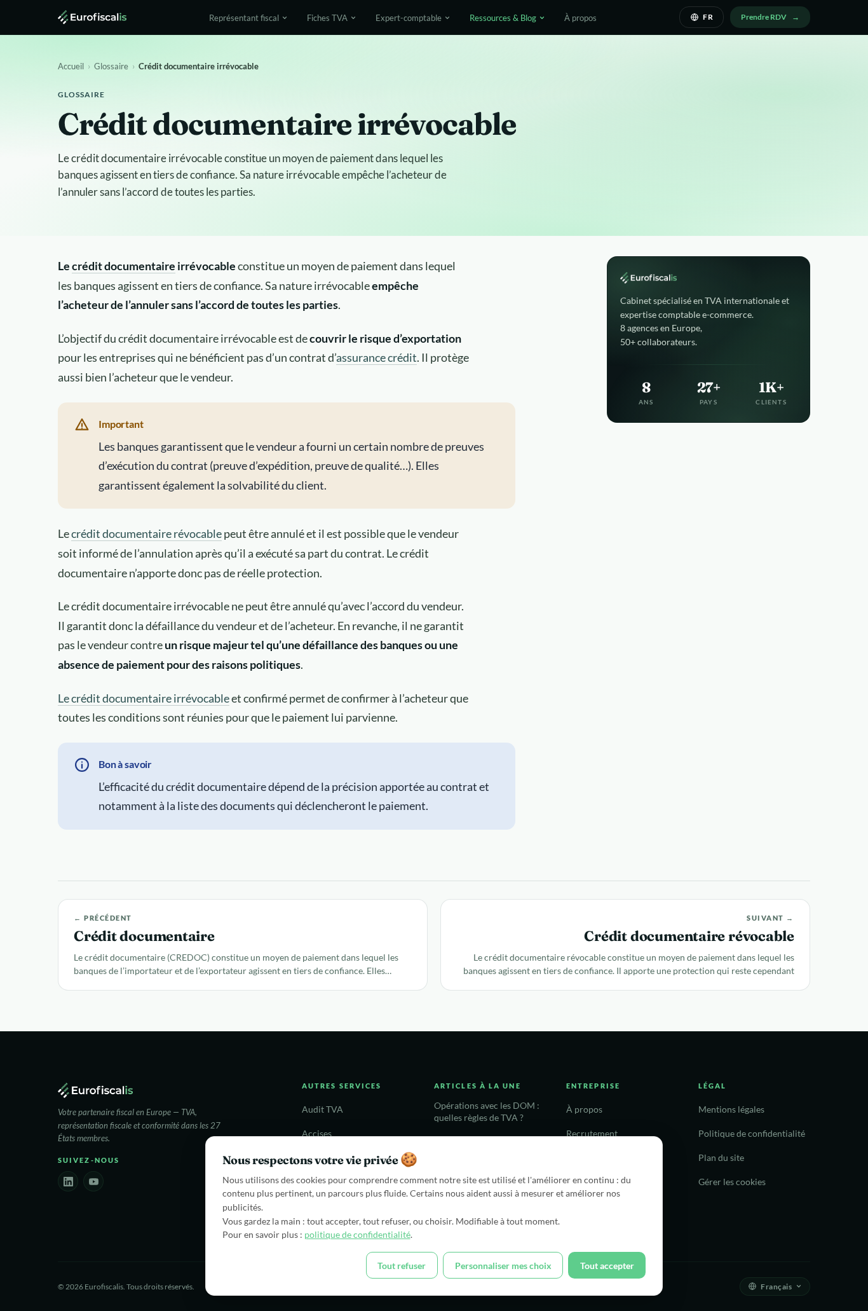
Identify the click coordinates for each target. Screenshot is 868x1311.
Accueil (71, 66)
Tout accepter (607, 1265)
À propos (580, 18)
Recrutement (592, 1134)
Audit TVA (322, 1109)
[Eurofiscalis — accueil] (92, 17)
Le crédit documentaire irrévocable (143, 698)
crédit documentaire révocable (146, 533)
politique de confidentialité (357, 1234)
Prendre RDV (764, 17)
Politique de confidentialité (751, 1134)
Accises (317, 1134)
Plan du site (721, 1158)
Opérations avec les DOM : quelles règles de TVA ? (486, 1112)
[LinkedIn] (68, 1181)
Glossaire (111, 66)
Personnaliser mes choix (503, 1265)
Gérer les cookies (732, 1182)
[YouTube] (93, 1181)
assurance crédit (376, 357)
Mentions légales (731, 1109)
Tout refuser (401, 1265)
